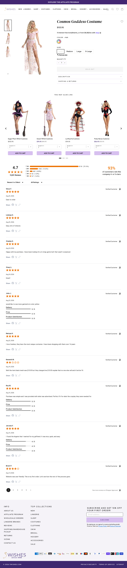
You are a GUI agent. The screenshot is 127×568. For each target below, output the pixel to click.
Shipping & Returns (67, 81)
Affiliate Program (13, 514)
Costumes (45, 9)
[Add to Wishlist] (122, 21)
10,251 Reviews (15, 175)
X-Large (88, 51)
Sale (105, 9)
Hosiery (83, 9)
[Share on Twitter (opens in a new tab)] (16, 205)
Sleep (36, 9)
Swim (66, 9)
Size (59, 47)
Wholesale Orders (14, 518)
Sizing (7, 539)
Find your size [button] (63, 55)
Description (64, 77)
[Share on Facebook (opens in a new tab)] (13, 205)
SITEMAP (120, 564)
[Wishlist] (117, 9)
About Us (8, 511)
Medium (69, 51)
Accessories (95, 9)
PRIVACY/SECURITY (89, 564)
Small (60, 51)
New (20, 9)
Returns (8, 536)
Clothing (57, 9)
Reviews (8, 526)
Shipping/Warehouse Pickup (14, 530)
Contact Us (10, 543)
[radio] (63, 166)
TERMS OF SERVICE (107, 564)
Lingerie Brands (12, 522)
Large (79, 51)
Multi (59, 41)
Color (62, 37)
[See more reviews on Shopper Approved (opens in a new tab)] (19, 205)
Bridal (74, 9)
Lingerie (27, 9)
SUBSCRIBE (104, 520)
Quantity (61, 59)
